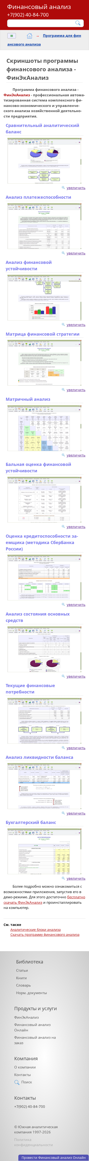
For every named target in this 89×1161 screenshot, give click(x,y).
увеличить (76, 187)
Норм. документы (31, 992)
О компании (25, 1067)
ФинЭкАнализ (26, 1017)
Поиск (26, 1082)
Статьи (22, 970)
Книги (21, 977)
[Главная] (29, 35)
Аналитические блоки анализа (35, 929)
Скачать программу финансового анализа (45, 934)
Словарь (23, 985)
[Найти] (78, 23)
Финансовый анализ (39, 6)
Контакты (22, 1074)
